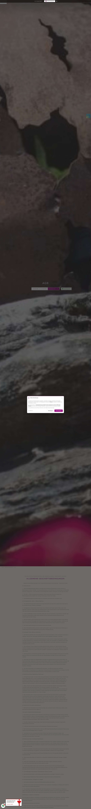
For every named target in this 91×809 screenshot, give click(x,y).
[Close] (56, 1)
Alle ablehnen (30, 410)
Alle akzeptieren (59, 410)
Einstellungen (50, 410)
